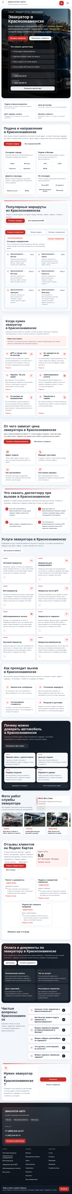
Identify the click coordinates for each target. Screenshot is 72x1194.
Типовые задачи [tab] (36, 232)
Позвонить (53, 1079)
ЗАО (45, 163)
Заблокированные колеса (45, 190)
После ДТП (45, 185)
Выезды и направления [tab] (56, 232)
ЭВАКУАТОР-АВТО (15, 1111)
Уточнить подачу (12, 144)
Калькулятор (30, 1164)
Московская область (23, 12)
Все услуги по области (12, 550)
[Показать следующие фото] (43, 808)
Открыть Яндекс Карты (15, 866)
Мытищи (27, 163)
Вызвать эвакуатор (18, 38)
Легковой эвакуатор (9, 1153)
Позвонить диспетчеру (32, 88)
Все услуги (6, 1172)
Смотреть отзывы (44, 862)
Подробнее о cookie (50, 1190)
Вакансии (52, 1164)
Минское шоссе (12, 190)
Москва (28, 1153)
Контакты (29, 1175)
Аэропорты (29, 1168)
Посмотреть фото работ (15, 746)
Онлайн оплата (54, 1168)
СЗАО (60, 163)
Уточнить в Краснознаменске (17, 441)
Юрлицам (52, 1160)
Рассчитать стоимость (40, 38)
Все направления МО (33, 144)
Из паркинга (60, 185)
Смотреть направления (56, 239)
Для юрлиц (10, 963)
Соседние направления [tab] (15, 232)
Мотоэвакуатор (8, 1160)
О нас (50, 1153)
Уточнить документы (28, 963)
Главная (11, 12)
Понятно (64, 1189)
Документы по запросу (19, 785)
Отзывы (51, 1156)
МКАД (45, 168)
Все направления (32, 1179)
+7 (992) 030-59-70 (19, 82)
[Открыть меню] (68, 3)
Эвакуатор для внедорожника (8, 1156)
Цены (27, 1160)
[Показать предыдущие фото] (39, 808)
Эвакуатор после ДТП (10, 1164)
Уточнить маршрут (15, 220)
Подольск (12, 168)
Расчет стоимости (53, 1084)
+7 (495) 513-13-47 (19, 75)
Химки (12, 163)
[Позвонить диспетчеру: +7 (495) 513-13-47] (61, 3)
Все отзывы (10, 870)
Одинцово (27, 168)
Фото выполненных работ (52, 785)
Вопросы (29, 1172)
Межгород (59, 190)
